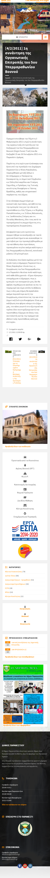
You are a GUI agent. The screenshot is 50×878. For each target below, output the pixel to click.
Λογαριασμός (25, 609)
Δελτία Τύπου (10, 576)
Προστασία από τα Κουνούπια (25, 460)
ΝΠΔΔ (7, 592)
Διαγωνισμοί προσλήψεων (15, 584)
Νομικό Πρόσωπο (25, 492)
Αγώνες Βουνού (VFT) (25, 468)
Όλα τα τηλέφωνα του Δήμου (14, 804)
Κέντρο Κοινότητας (25, 508)
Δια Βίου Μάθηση (25, 500)
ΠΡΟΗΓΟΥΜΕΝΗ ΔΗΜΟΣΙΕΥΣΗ (17, 354)
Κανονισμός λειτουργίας (25, 484)
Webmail (25, 616)
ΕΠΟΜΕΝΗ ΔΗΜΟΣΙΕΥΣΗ (33, 353)
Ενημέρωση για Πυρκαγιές (25, 516)
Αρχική (7, 78)
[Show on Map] (45, 37)
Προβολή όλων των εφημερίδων (16, 725)
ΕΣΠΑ (7, 588)
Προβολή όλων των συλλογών (18, 446)
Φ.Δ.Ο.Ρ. (25, 476)
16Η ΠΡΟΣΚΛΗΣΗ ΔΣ (19, 649)
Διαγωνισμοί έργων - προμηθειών (18, 580)
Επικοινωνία (25, 624)
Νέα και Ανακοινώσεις (13, 571)
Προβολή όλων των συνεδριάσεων (19, 657)
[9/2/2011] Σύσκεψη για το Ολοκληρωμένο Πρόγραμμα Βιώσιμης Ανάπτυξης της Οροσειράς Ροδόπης (17, 371)
